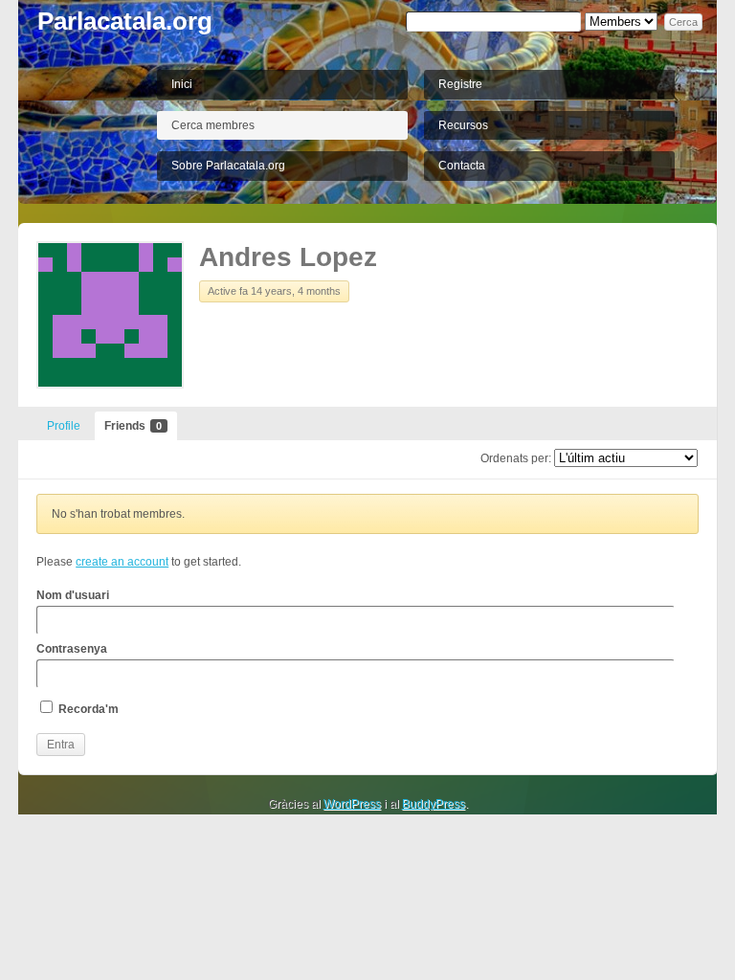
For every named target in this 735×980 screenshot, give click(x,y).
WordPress (352, 804)
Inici (181, 84)
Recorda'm (87, 709)
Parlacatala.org (124, 21)
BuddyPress (433, 804)
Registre (460, 84)
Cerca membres (213, 125)
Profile (63, 426)
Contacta (461, 165)
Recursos (463, 125)
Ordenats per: (515, 458)
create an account (122, 561)
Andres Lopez (288, 257)
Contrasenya (71, 649)
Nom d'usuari (72, 595)
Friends (133, 426)
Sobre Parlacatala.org (228, 165)
